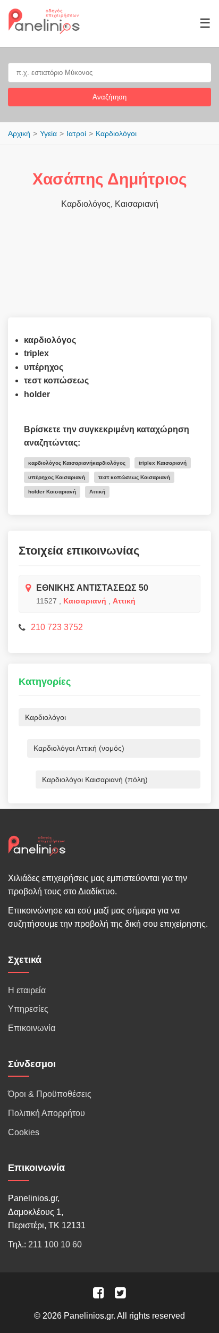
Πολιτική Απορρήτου (46, 1113)
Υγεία (48, 133)
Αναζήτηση (109, 97)
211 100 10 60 (55, 1244)
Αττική (124, 601)
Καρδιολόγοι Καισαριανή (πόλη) (95, 779)
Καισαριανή (84, 601)
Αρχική (19, 133)
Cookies (23, 1132)
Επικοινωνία (31, 1028)
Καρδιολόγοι (116, 133)
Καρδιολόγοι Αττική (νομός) (78, 748)
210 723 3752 (57, 627)
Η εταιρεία (27, 990)
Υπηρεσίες (28, 1008)
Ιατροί (76, 133)
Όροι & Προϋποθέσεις (49, 1094)
